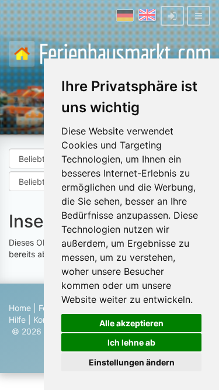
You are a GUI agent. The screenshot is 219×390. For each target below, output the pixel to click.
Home (20, 308)
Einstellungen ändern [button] (132, 362)
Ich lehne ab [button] (131, 342)
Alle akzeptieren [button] (131, 323)
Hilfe (17, 320)
